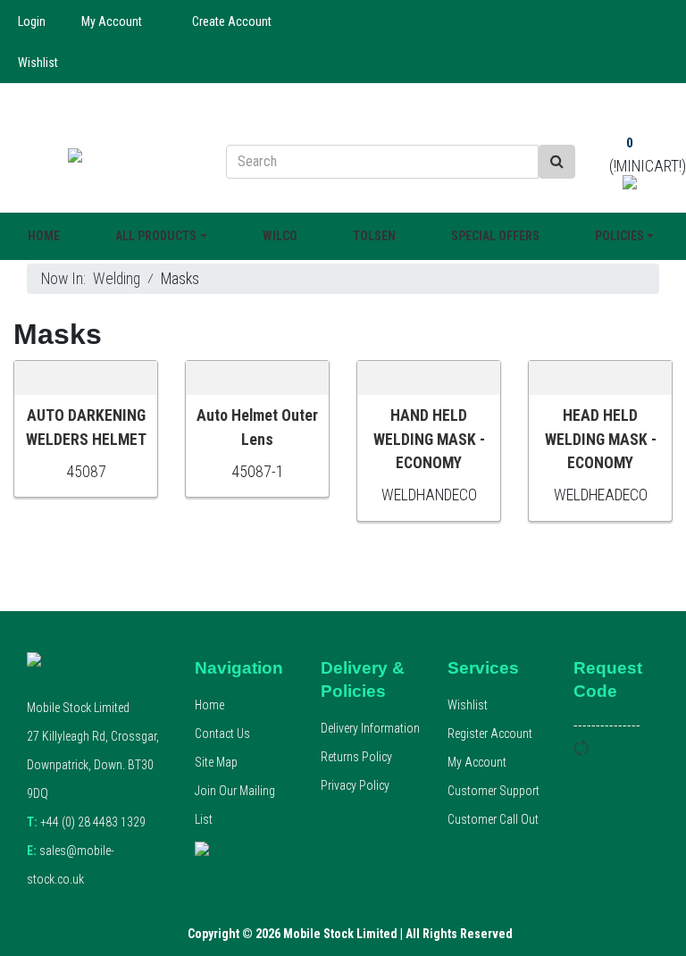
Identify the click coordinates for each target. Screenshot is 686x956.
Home (44, 236)
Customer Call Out (493, 819)
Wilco (280, 236)
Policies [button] (619, 236)
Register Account (490, 733)
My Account (111, 21)
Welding (116, 279)
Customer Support (494, 791)
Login (32, 21)
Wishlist (38, 62)
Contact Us (222, 733)
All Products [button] (156, 236)
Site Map (216, 762)
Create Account (232, 21)
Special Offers (495, 236)
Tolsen (374, 236)
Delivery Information (370, 728)
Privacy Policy (355, 785)
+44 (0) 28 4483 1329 (86, 822)
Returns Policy (356, 757)
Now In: (67, 279)
